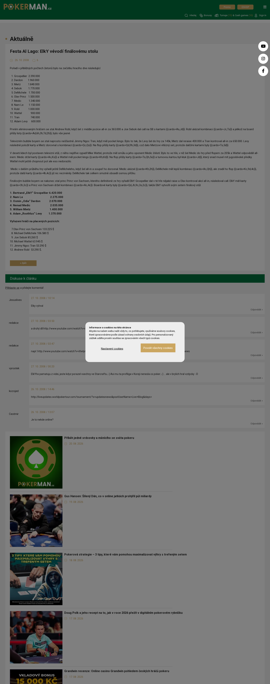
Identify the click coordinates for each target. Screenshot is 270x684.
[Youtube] (263, 46)
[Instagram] (263, 59)
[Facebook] (263, 71)
